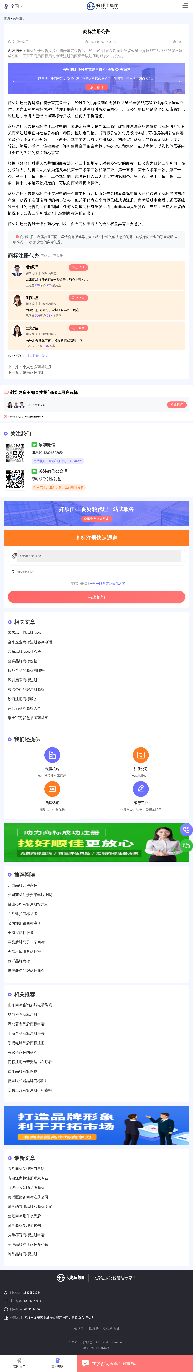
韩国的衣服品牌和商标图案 (30, 1207)
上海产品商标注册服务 (26, 1033)
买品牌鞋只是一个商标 (26, 942)
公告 (44, 355)
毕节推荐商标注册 (22, 1014)
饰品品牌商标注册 (22, 1254)
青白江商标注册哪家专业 (28, 1178)
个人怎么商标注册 (37, 367)
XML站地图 (111, 1328)
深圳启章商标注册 (22, 680)
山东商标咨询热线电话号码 (30, 1005)
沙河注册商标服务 (22, 699)
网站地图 (93, 1328)
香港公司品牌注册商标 (26, 689)
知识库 (79, 1328)
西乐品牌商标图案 (22, 1071)
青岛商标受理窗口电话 (26, 1169)
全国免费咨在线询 (96, 519)
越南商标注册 (34, 372)
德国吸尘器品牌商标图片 (28, 1081)
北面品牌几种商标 (22, 885)
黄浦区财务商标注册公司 (28, 1197)
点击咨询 (96, 87)
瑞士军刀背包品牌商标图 (28, 718)
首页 (7, 18)
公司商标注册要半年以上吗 (30, 895)
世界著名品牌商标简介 (26, 971)
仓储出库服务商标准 (24, 952)
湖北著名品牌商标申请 (26, 1024)
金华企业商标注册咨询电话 (30, 642)
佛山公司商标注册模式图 (28, 904)
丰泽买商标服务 (21, 933)
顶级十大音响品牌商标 (26, 1188)
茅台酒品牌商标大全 (24, 708)
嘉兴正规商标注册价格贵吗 (30, 1090)
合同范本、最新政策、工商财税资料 (58, 487)
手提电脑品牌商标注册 (26, 1043)
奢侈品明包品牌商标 (24, 633)
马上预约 (96, 596)
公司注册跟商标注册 (24, 923)
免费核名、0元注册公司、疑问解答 (57, 461)
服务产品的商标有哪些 (26, 671)
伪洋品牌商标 (19, 961)
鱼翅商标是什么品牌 (24, 1216)
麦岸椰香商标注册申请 (26, 1235)
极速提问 (177, 405)
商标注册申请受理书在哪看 (30, 1062)
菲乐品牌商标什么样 (24, 652)
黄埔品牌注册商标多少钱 (28, 1244)
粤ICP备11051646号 (96, 1348)
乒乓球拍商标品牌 (22, 914)
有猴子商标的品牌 (22, 1052)
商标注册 (19, 18)
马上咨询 (78, 267)
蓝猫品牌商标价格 (22, 661)
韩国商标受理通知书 (24, 1225)
